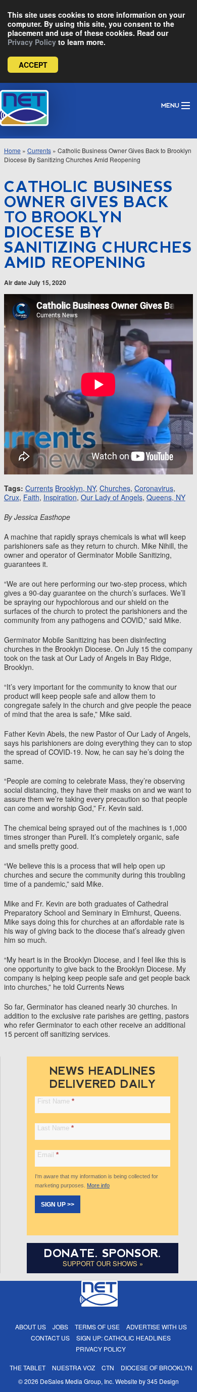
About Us (30, 1326)
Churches (115, 488)
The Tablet (27, 1367)
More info (98, 1185)
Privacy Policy (32, 42)
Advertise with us (156, 1326)
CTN (108, 1367)
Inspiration (60, 497)
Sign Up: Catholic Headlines (123, 1337)
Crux (11, 497)
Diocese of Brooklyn (156, 1367)
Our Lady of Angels (111, 497)
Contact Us (50, 1337)
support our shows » (103, 1263)
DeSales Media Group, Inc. (77, 1381)
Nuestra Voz (73, 1367)
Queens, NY (165, 497)
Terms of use (97, 1326)
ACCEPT (33, 65)
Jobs (60, 1326)
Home (12, 150)
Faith (31, 497)
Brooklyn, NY (75, 488)
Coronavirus (153, 488)
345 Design (163, 1381)
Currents (39, 150)
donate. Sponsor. (102, 1253)
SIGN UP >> (57, 1204)
